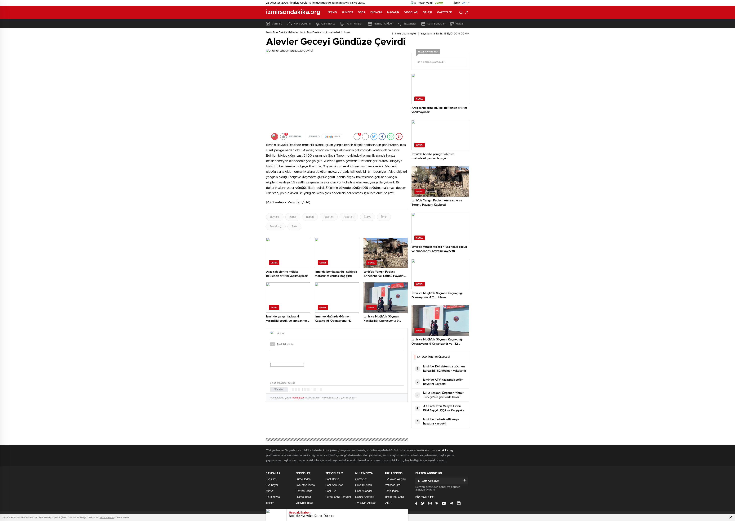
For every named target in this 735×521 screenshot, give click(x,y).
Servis (332, 12)
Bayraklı (274, 217)
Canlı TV (277, 23)
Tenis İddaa (392, 491)
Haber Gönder (363, 491)
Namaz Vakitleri (383, 23)
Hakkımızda (273, 497)
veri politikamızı (107, 517)
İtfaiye (367, 217)
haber (292, 217)
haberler (329, 217)
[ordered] (305, 389)
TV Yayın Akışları (365, 503)
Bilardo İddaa (303, 497)
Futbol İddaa (303, 479)
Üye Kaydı (272, 485)
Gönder (279, 389)
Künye (269, 491)
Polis (294, 226)
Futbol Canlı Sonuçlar (338, 497)
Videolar (411, 12)
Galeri (427, 12)
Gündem (347, 12)
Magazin (393, 12)
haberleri (349, 217)
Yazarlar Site (392, 485)
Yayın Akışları (354, 23)
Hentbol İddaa (304, 491)
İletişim (270, 503)
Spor (361, 12)
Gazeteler (444, 12)
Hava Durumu (302, 23)
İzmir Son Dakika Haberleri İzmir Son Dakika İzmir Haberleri (303, 32)
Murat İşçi (276, 226)
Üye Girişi (271, 479)
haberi (310, 217)
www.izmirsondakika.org (437, 450)
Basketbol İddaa (305, 485)
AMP (388, 503)
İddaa (459, 23)
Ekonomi (376, 12)
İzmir (347, 32)
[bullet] (308, 389)
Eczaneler (410, 23)
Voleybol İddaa (304, 503)
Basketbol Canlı (394, 497)
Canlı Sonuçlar (436, 23)
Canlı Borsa (328, 23)
